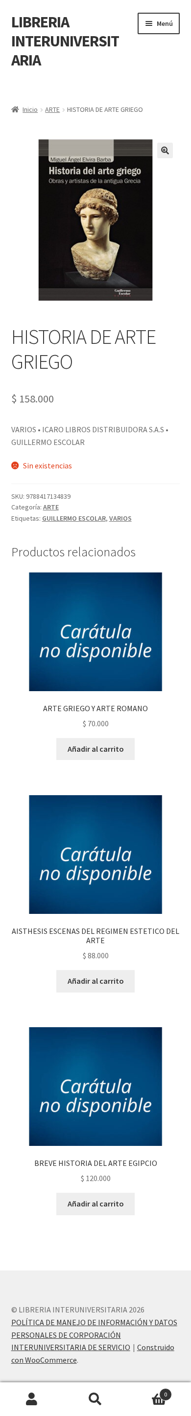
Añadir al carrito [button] (96, 749)
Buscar (95, 1399)
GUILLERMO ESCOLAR (74, 518)
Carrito (147, 1391)
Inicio (30, 109)
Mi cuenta (32, 1399)
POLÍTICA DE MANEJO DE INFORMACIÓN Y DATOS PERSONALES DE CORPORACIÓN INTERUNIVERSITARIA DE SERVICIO (94, 1335)
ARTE (52, 109)
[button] (165, 150)
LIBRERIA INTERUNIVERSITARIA (65, 41)
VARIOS (120, 518)
